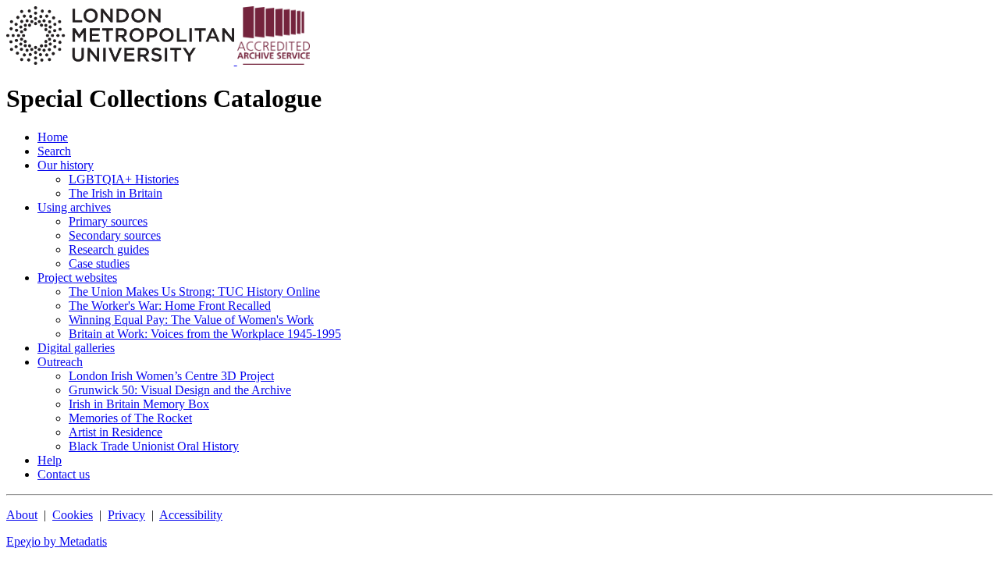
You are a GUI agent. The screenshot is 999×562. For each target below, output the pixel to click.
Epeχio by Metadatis (56, 541)
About (21, 514)
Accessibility (190, 514)
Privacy (126, 514)
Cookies (72, 514)
